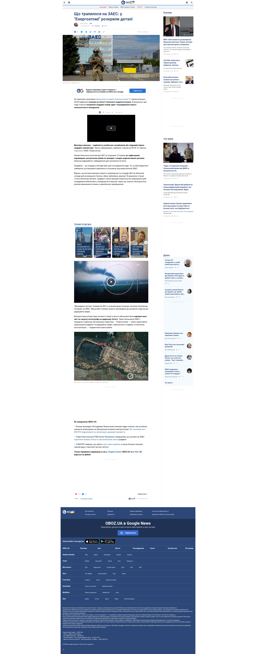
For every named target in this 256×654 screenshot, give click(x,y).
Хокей (110, 561)
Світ (99, 548)
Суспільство (172, 548)
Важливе (167, 12)
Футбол (87, 561)
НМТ (140, 567)
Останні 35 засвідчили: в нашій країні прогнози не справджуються (172, 262)
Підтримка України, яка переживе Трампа (174, 334)
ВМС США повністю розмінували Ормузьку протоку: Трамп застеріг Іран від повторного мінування (177, 42)
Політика (83, 548)
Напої (98, 580)
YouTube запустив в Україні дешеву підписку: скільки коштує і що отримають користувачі (173, 62)
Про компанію (89, 511)
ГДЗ (86, 567)
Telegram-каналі (115, 452)
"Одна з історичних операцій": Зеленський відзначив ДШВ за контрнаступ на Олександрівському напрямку (176, 168)
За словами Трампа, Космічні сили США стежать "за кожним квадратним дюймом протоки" (177, 49)
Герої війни (102, 7)
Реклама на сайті (90, 514)
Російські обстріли (151, 7)
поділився (78, 151)
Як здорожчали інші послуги (172, 68)
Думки (166, 255)
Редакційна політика (86, 498)
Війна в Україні (113, 7)
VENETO (139, 7)
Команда (110, 511)
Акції (114, 573)
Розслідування (138, 548)
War (91, 23)
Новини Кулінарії (111, 580)
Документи (110, 514)
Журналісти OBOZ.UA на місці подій (163, 514)
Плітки (97, 599)
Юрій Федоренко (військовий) (173, 281)
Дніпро (118, 554)
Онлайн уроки (111, 567)
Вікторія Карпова (170, 297)
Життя (117, 548)
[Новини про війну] (132, 499)
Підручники (97, 567)
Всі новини (189, 548)
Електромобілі (102, 573)
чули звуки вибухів (111, 444)
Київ (86, 554)
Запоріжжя (107, 554)
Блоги (152, 548)
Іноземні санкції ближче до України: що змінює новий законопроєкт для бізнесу (174, 292)
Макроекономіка (107, 586)
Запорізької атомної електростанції (112, 99)
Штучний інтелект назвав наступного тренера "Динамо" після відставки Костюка (173, 79)
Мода (116, 599)
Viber (136, 452)
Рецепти (87, 580)
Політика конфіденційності (160, 511)
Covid (117, 592)
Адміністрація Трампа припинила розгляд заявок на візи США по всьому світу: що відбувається (177, 205)
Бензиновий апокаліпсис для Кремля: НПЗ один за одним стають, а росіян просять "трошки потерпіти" (174, 276)
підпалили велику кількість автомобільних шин (95, 439)
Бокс (119, 561)
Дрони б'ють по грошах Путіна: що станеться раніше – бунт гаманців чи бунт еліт (175, 358)
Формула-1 (130, 561)
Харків (96, 554)
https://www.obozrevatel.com (128, 608)
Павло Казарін (169, 267)
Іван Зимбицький (170, 350)
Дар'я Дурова (84, 23)
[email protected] (86, 639)
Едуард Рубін (168, 363)
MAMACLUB (106, 592)
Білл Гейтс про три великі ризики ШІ (174, 346)
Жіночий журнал (129, 599)
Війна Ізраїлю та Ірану (127, 7)
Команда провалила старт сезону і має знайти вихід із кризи (172, 87)
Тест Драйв (88, 573)
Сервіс (124, 573)
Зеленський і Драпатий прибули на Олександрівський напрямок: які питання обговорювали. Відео (178, 187)
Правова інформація (136, 511)
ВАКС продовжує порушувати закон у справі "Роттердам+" (172, 371)
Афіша (87, 599)
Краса (107, 599)
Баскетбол (99, 561)
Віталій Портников (170, 338)
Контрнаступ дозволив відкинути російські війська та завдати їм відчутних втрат (177, 175)
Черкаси (129, 554)
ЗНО (131, 567)
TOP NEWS (168, 139)
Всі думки (168, 383)
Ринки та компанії (90, 586)
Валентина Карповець (171, 377)
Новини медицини (90, 592)
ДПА (122, 567)
